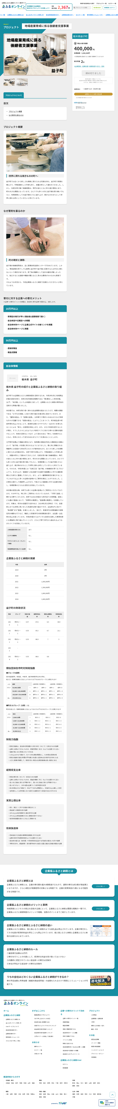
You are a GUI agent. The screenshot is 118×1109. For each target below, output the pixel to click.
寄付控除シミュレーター (95, 15)
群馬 (48, 1083)
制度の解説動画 (95, 1046)
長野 (94, 1083)
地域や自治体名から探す (87, 3)
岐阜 (98, 1083)
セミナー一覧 (112, 3)
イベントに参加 (67, 1040)
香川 (65, 1094)
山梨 (90, 1083)
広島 (53, 1094)
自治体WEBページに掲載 (18, 328)
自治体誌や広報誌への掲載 (19, 320)
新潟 (73, 1083)
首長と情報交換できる (69, 1029)
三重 (7, 1094)
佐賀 (78, 1094)
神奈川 (66, 1083)
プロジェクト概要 (15, 111)
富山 (78, 1083)
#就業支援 (92, 66)
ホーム (6, 1010)
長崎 (82, 1094)
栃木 (44, 1083)
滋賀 (11, 1094)
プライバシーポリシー (97, 1054)
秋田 (25, 1083)
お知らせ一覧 (38, 1054)
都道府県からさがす (12, 1076)
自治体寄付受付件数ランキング (43, 1029)
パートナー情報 (95, 1043)
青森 (12, 1083)
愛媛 (40, 1097)
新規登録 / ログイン (109, 7)
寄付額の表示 (97, 7)
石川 (82, 1083)
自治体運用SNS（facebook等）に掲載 (74, 1047)
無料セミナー (38, 1046)
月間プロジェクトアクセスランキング (45, 1026)
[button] (9, 82)
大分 (90, 1094)
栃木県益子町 (80, 36)
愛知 (78, 1086)
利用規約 (93, 1057)
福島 (33, 1083)
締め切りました (93, 73)
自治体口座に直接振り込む (42, 1022)
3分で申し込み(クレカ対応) (42, 1018)
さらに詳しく (100, 886)
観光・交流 (94, 1029)
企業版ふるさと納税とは (15, 15)
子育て (93, 1022)
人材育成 (93, 1015)
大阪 (19, 1094)
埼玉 (53, 1083)
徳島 (61, 1094)
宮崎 (94, 1094)
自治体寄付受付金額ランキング (43, 1033)
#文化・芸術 (100, 66)
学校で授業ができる (68, 1036)
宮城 (21, 1083)
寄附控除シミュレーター (13, 1037)
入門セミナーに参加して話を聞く (44, 1036)
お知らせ (35, 1042)
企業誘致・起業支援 (97, 1018)
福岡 (73, 1094)
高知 (44, 1097)
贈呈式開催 (12, 352)
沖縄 (73, 1097)
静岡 (73, 1086)
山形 (29, 1083)
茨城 (40, 1083)
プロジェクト (94, 1010)
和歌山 (33, 1094)
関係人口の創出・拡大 (97, 1026)
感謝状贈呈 (12, 348)
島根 (44, 1094)
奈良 (28, 1094)
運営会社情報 (95, 1039)
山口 (57, 1094)
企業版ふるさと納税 (12, 1015)
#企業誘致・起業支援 (81, 66)
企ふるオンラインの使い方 (35, 15)
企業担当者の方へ (67, 15)
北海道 (8, 1083)
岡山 (48, 1094)
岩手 (16, 1083)
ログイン (65, 1064)
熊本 (86, 1094)
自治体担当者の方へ (52, 15)
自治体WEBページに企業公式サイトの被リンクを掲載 (30, 324)
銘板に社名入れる (68, 1043)
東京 (61, 1083)
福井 (86, 1083)
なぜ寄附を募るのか (16, 115)
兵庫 (23, 1094)
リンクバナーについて (97, 1050)
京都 (15, 1094)
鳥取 (40, 1094)
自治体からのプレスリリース (71, 1054)
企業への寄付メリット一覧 (70, 1018)
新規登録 (65, 1068)
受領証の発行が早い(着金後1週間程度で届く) (26, 316)
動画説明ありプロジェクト (42, 1015)
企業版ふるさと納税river (70, 1060)
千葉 (57, 1083)
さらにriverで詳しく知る (13, 1041)
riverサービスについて (12, 1026)
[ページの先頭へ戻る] (112, 1094)
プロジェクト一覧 (101, 3)
